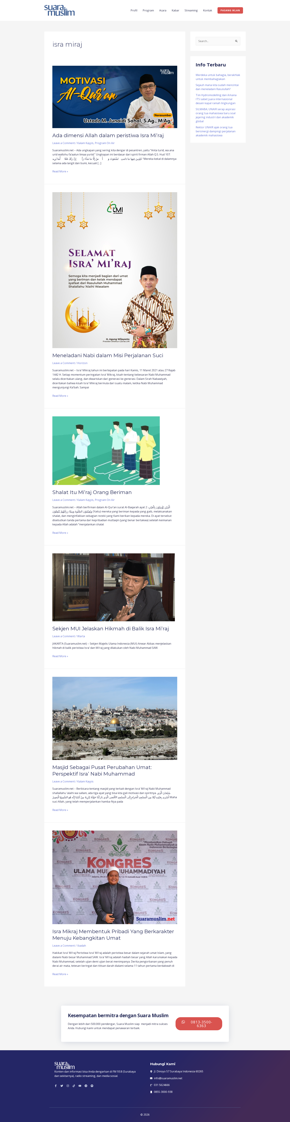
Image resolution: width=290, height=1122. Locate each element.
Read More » (60, 171)
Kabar (175, 10)
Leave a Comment (63, 143)
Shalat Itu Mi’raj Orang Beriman (92, 492)
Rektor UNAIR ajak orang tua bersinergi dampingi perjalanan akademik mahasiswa (215, 131)
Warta (81, 636)
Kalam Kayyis (85, 143)
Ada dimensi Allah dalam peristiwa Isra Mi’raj (108, 135)
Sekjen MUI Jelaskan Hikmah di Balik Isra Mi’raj (110, 628)
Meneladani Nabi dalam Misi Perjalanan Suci (107, 355)
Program (148, 10)
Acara (162, 10)
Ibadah (81, 945)
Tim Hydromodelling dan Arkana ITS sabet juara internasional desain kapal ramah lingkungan (216, 99)
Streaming (191, 10)
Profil (134, 10)
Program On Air (105, 143)
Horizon (82, 363)
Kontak (207, 10)
